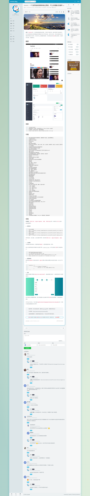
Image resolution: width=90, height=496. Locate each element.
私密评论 (60, 340)
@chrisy (31, 472)
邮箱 (39, 343)
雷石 (28, 369)
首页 (27, 11)
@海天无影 (32, 412)
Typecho (70, 494)
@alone (31, 364)
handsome (78, 494)
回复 (28, 358)
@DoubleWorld (33, 427)
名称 (25, 343)
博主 (33, 376)
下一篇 (62, 328)
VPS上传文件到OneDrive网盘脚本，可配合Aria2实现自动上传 (75, 24)
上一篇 (26, 328)
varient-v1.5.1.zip (46, 247)
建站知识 (54, 7)
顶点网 (28, 223)
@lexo (31, 457)
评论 (25, 333)
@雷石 (31, 379)
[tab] (68, 5)
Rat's (26, 7)
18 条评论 (44, 7)
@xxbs (31, 397)
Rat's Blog (44, 308)
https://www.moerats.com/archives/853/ (40, 311)
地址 (53, 343)
